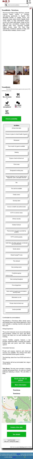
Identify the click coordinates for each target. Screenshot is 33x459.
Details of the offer (16, 427)
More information (20, 385)
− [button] (4, 401)
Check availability (11, 119)
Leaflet (20, 422)
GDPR (14, 457)
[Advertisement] (16, 48)
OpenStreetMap (27, 422)
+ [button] (4, 399)
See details (16, 434)
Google (18, 454)
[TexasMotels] (10, 70)
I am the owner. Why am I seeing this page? (11, 440)
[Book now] (30, 8)
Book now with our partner (20, 379)
